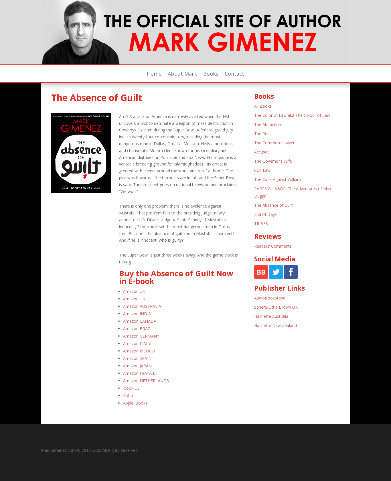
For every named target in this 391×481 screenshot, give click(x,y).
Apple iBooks (135, 403)
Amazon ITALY (137, 343)
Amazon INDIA (137, 313)
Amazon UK (134, 298)
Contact (234, 74)
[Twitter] (276, 277)
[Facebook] (291, 277)
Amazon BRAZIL (138, 328)
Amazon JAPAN (137, 365)
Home (154, 74)
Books (210, 74)
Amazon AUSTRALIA (142, 306)
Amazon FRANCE (139, 373)
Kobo (128, 395)
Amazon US (134, 291)
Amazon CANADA (139, 321)
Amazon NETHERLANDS (146, 380)
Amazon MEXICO (139, 351)
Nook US (131, 388)
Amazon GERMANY (141, 336)
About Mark (182, 74)
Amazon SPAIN (137, 358)
